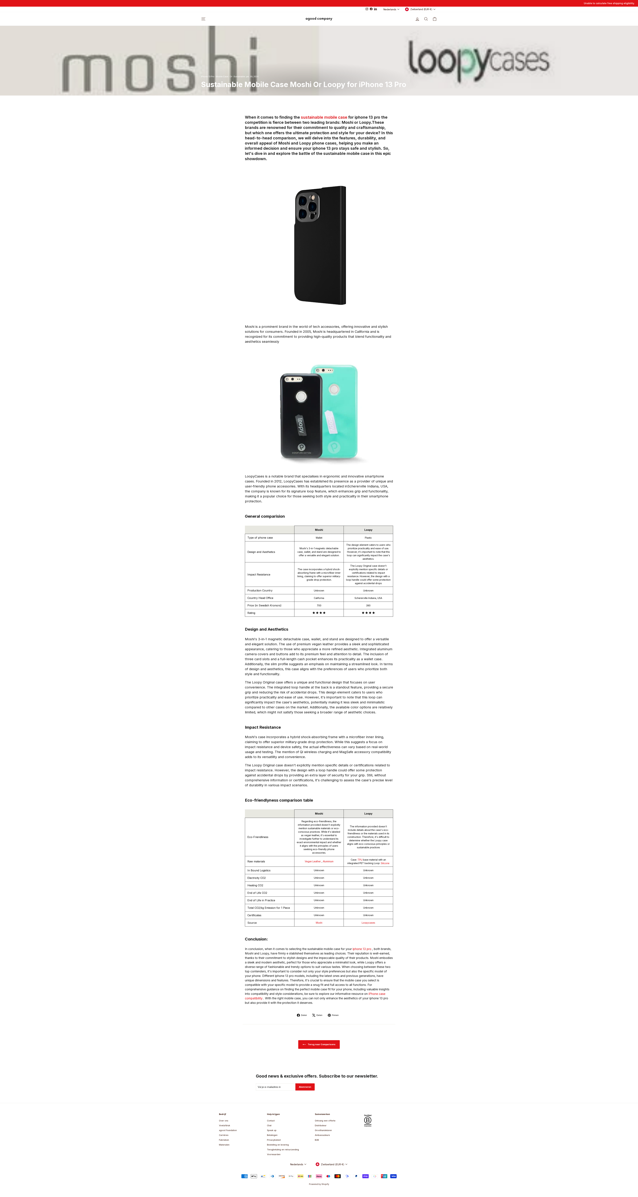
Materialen (224, 1145)
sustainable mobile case (324, 117)
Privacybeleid (274, 1140)
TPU (360, 859)
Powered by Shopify (319, 1184)
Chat (269, 1125)
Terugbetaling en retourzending (283, 1149)
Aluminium (328, 861)
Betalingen (272, 1135)
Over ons (223, 1120)
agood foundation (228, 1130)
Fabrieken (224, 1140)
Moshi (319, 922)
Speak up (271, 1130)
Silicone (385, 863)
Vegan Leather (313, 861)
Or (231, 76)
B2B (317, 1140)
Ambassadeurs (322, 1135)
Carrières (223, 1135)
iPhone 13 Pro (207, 76)
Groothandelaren (323, 1130)
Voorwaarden (273, 1154)
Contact (271, 1120)
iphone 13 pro (362, 949)
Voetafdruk (224, 1125)
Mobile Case (222, 76)
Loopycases (368, 922)
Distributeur (320, 1125)
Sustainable (239, 76)
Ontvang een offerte (325, 1120)
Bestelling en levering (278, 1145)
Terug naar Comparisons (321, 1044)
